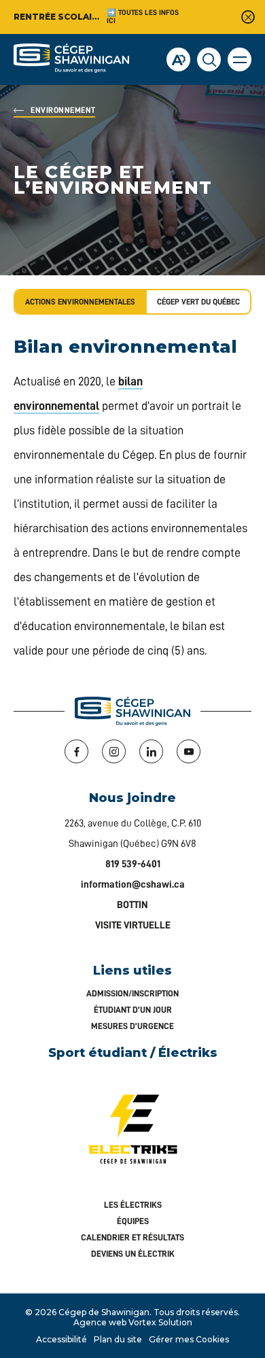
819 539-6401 (132, 864)
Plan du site (118, 1339)
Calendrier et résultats (132, 1237)
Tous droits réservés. (197, 1312)
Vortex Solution (160, 1322)
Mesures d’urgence (132, 1026)
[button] (239, 59)
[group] (199, 302)
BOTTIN (132, 905)
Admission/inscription (132, 993)
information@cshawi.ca (133, 885)
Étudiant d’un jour (133, 1009)
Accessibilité (61, 1339)
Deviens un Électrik (133, 1253)
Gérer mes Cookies (189, 1339)
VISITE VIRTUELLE (133, 925)
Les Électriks (133, 1204)
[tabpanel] (132, 500)
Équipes (133, 1221)
